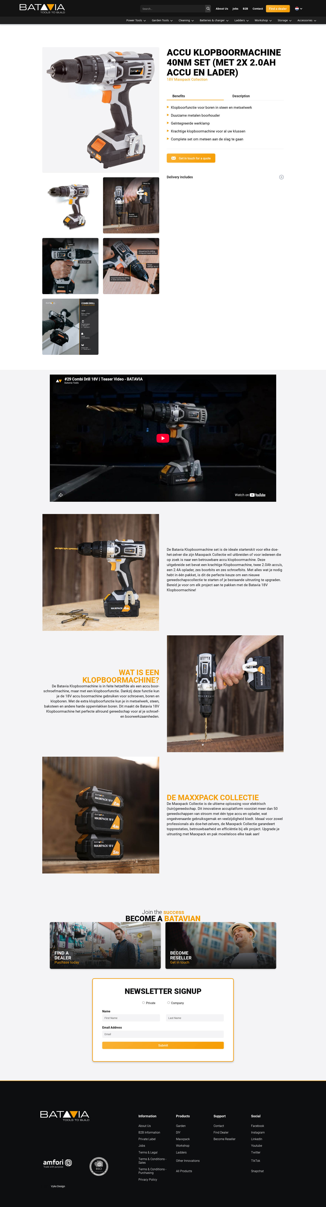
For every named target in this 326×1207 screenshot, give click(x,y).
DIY (178, 1132)
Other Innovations (188, 1160)
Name (106, 1011)
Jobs (141, 1145)
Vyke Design (58, 1186)
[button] (298, 8)
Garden (181, 1125)
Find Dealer (221, 1132)
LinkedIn (256, 1139)
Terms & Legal (148, 1152)
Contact (219, 1125)
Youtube (256, 1145)
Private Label (147, 1139)
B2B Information (149, 1132)
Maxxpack (183, 1139)
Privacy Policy (147, 1179)
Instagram (258, 1132)
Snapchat (257, 1171)
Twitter (255, 1152)
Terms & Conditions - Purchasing (152, 1170)
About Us (144, 1125)
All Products (184, 1171)
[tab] (195, 96)
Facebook (257, 1125)
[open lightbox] (100, 112)
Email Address (112, 1027)
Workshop (182, 1145)
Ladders (181, 1152)
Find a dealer (278, 9)
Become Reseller (224, 1139)
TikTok (255, 1160)
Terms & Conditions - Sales (152, 1160)
